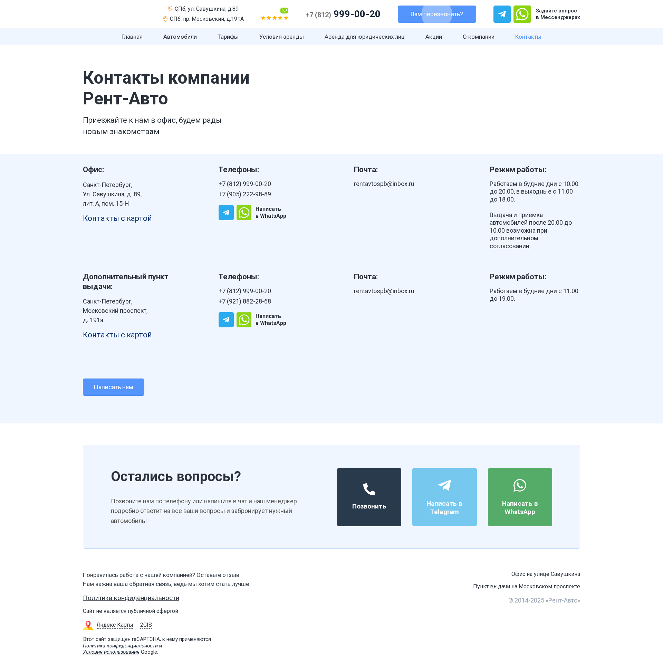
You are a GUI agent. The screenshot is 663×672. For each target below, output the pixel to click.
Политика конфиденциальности (131, 598)
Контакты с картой (117, 218)
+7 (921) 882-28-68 (245, 301)
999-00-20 (343, 14)
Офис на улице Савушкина (545, 574)
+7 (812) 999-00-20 (245, 183)
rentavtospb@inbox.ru (384, 183)
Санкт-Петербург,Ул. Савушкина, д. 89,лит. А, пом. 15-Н (112, 194)
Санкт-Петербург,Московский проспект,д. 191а (115, 311)
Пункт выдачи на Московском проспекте (526, 586)
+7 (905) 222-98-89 (245, 194)
